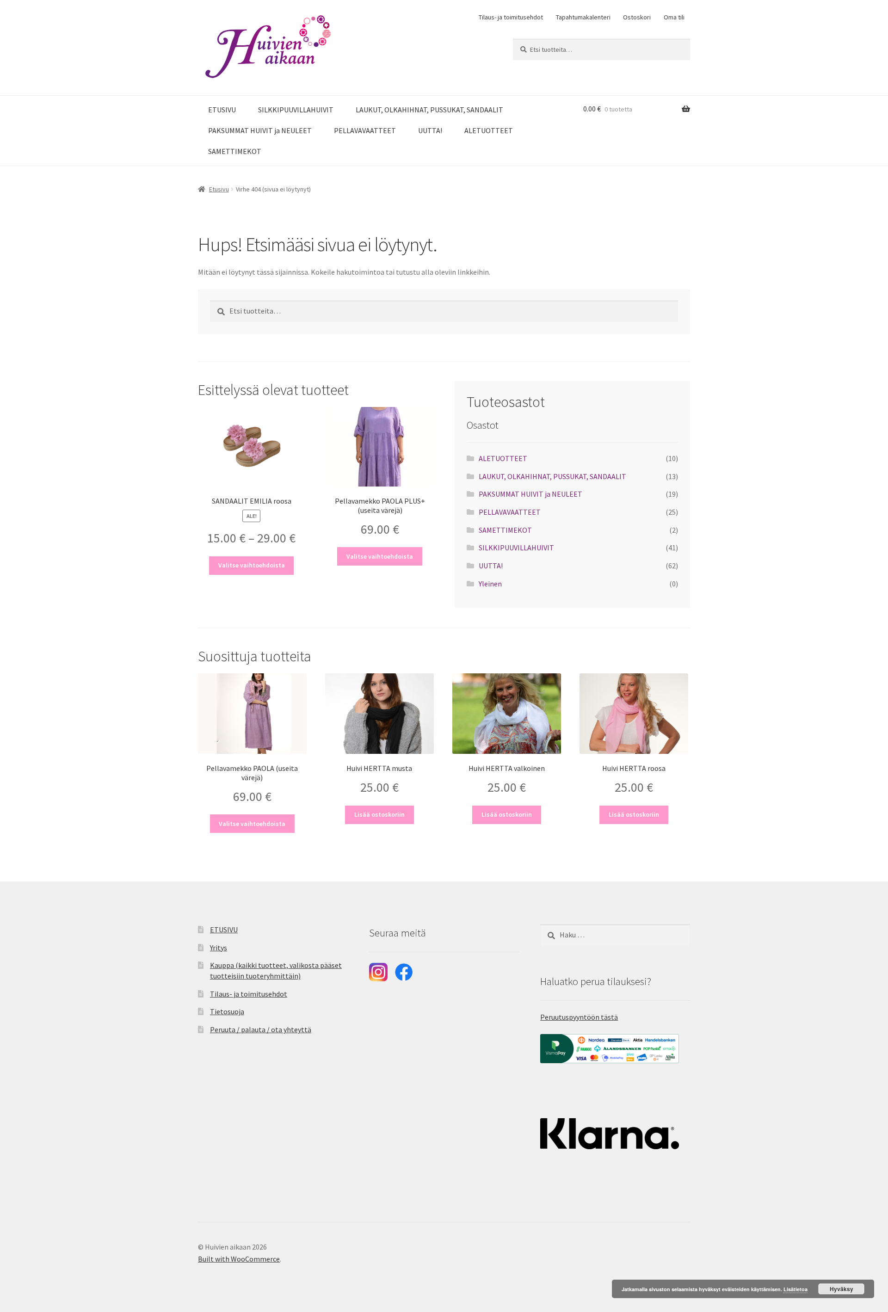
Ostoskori (637, 17)
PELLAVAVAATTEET (365, 130)
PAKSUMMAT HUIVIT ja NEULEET (260, 130)
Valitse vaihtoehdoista (251, 565)
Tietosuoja (227, 1011)
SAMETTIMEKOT (234, 151)
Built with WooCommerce (239, 1258)
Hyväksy (841, 1289)
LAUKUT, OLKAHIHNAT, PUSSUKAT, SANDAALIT (429, 109)
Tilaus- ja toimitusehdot (511, 17)
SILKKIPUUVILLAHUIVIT (295, 109)
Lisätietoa (795, 1289)
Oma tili (674, 17)
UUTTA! (430, 130)
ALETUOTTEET (488, 130)
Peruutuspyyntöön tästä (579, 1017)
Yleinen (490, 583)
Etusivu (219, 189)
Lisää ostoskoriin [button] (379, 814)
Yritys (218, 947)
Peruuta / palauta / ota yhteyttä (260, 1029)
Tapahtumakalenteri (583, 17)
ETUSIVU (222, 109)
